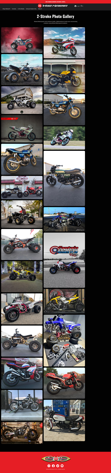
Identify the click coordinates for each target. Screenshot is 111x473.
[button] (82, 5)
